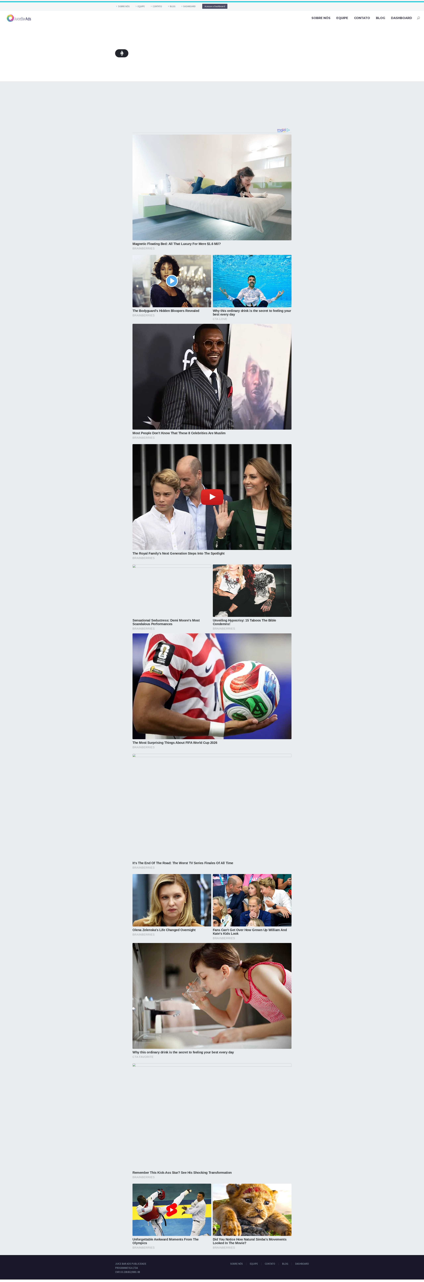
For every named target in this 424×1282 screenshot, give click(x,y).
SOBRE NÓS (124, 6)
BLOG (172, 6)
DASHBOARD (189, 6)
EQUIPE (141, 6)
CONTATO (157, 6)
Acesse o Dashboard (215, 6)
